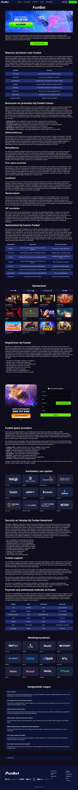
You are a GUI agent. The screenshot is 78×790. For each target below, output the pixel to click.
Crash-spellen (46, 290)
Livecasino (29, 290)
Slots (64, 290)
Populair (12, 290)
